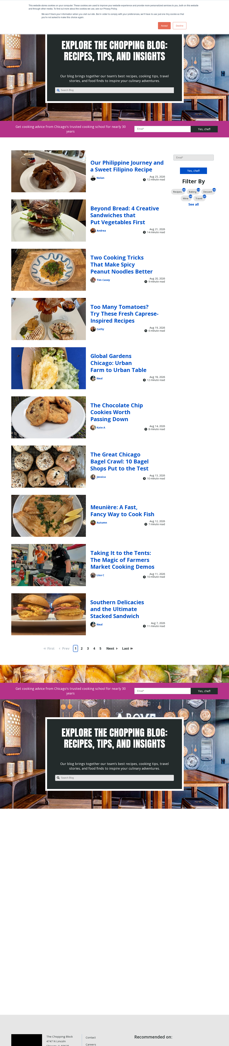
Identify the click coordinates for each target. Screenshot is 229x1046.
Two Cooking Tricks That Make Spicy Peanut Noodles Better (121, 264)
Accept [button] (164, 25)
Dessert (209, 191)
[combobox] (114, 90)
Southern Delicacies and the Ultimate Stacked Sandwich (117, 609)
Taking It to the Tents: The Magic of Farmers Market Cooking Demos (122, 559)
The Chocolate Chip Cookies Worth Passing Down (116, 412)
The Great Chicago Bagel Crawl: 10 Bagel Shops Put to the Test (119, 461)
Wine (187, 197)
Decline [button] (179, 25)
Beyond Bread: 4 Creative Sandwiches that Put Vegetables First (124, 215)
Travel (201, 197)
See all (193, 204)
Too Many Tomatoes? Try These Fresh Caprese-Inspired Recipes (124, 313)
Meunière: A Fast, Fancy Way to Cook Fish (122, 510)
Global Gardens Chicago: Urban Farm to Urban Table (118, 362)
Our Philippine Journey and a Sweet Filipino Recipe (127, 166)
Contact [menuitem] (91, 1037)
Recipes (179, 191)
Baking (194, 191)
